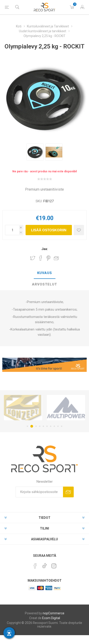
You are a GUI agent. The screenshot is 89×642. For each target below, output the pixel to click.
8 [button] (54, 426)
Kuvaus (44, 273)
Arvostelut (44, 284)
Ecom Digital (51, 618)
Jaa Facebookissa (40, 258)
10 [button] (61, 426)
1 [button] (27, 426)
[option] (35, 152)
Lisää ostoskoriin (48, 230)
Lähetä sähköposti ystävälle (56, 258)
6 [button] (47, 426)
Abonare (68, 492)
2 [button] (31, 426)
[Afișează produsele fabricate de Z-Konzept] (23, 407)
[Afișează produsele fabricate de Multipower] (66, 407)
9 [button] (58, 426)
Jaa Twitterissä (32, 258)
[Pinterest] (35, 566)
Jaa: (44, 249)
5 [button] (43, 426)
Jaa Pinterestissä (48, 258)
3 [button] (36, 426)
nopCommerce (53, 613)
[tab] (44, 273)
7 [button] (50, 426)
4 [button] (39, 426)
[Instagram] (54, 566)
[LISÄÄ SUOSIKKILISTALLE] (79, 230)
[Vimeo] (44, 564)
